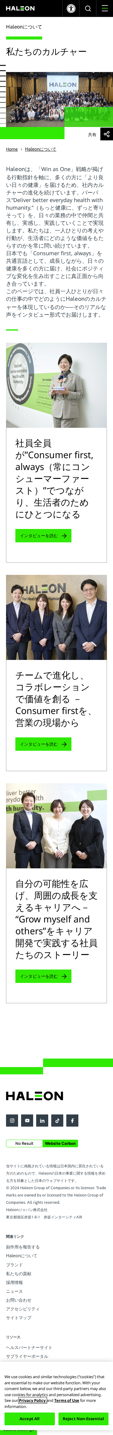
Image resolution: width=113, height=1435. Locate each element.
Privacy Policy (32, 1400)
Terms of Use (66, 1400)
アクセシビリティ (23, 1309)
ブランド (14, 1265)
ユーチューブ (27, 1120)
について (21, 1255)
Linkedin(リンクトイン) (42, 1120)
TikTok (57, 1120)
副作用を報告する (23, 1247)
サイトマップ (18, 1317)
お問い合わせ (18, 1300)
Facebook (72, 1120)
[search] (88, 8)
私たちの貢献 (18, 1273)
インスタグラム (12, 1120)
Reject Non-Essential (83, 1418)
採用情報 (14, 1282)
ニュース (14, 1291)
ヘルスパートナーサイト (29, 1347)
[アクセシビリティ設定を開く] (71, 8)
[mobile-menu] (104, 8)
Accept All (29, 1418)
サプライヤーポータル (27, 1356)
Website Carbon (60, 1143)
